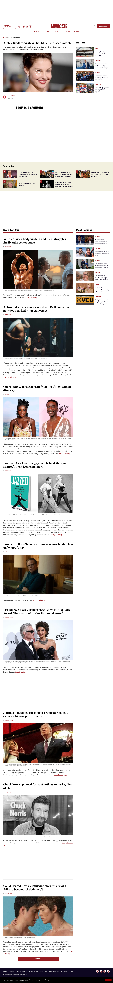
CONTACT (5, 971)
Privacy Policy (33, 980)
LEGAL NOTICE (72, 971)
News (47, 32)
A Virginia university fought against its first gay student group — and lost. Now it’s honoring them (102, 304)
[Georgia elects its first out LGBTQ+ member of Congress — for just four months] (85, 64)
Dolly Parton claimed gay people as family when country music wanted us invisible (102, 291)
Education (98, 296)
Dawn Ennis (7, 394)
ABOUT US (12, 971)
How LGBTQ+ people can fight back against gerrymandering (102, 91)
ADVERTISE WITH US (33, 971)
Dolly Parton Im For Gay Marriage (27, 184)
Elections (98, 60)
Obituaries (98, 248)
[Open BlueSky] (23, 26)
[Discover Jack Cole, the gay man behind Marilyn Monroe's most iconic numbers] (38, 493)
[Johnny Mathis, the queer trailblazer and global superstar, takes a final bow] (47, 184)
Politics (36, 32)
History (68, 32)
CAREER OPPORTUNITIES (21, 971)
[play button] (38, 72)
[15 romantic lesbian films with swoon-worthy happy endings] (83, 174)
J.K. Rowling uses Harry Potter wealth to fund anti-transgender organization (64, 174)
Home (5, 37)
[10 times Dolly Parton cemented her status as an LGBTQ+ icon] (10, 174)
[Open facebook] (19, 26)
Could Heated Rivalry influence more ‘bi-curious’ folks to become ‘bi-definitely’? (35, 887)
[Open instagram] (30, 26)
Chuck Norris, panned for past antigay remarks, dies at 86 (37, 786)
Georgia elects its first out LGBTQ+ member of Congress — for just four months (102, 68)
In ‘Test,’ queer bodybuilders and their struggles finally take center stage (34, 241)
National (97, 72)
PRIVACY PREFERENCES (54, 971)
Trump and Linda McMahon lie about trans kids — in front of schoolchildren (102, 267)
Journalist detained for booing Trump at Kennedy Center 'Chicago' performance (35, 714)
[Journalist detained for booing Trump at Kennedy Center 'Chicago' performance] (38, 743)
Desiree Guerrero (8, 314)
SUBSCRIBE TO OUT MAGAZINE (7, 26)
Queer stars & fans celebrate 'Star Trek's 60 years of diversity (37, 388)
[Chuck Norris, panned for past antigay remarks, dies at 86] (38, 815)
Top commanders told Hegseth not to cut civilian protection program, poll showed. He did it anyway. (102, 81)
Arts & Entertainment (14, 37)
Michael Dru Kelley (8, 893)
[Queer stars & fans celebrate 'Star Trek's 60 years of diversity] (38, 417)
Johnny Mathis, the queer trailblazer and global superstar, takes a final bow (64, 184)
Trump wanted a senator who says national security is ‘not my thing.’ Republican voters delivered (101, 281)
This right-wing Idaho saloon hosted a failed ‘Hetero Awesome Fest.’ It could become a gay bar (102, 57)
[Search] (95, 26)
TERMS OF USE (64, 971)
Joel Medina (7, 551)
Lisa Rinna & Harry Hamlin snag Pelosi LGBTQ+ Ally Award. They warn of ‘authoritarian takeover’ (36, 611)
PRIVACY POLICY (43, 971)
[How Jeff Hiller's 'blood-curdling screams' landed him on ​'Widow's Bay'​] (38, 574)
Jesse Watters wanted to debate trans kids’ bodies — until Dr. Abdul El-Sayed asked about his (102, 245)
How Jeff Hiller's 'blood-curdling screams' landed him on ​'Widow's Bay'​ (38, 546)
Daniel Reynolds (8, 246)
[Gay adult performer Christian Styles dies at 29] (85, 252)
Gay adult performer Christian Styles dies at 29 (102, 254)
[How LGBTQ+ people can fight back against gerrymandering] (85, 88)
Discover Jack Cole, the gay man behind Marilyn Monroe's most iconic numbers (34, 465)
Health (57, 32)
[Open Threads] (27, 26)
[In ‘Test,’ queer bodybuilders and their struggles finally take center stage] (38, 269)
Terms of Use (44, 980)
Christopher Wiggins (9, 617)
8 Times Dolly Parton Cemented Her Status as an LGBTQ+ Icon (28, 174)
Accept (108, 980)
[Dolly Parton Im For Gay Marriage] (10, 184)
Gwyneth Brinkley (12, 96)
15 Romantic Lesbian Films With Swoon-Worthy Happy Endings (100, 174)
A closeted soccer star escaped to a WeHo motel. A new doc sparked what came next (36, 309)
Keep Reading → (33, 297)
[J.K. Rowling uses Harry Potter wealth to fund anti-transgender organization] (47, 174)
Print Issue (98, 84)
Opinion (76, 32)
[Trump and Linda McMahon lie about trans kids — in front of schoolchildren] (85, 264)
